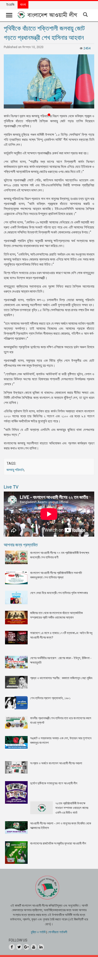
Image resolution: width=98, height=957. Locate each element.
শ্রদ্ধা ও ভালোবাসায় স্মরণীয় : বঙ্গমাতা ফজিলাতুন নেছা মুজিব (61, 678)
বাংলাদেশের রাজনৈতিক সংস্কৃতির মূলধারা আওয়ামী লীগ (58, 843)
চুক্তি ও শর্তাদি (38, 932)
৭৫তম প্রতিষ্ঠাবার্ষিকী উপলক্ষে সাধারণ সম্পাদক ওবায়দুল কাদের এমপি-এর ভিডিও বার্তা (71, 807)
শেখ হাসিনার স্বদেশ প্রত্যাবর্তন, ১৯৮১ (50, 698)
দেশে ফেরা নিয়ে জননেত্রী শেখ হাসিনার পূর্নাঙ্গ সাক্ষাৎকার (59, 593)
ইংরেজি (10, 5)
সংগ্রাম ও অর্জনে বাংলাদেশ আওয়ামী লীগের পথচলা (56, 763)
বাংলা (23, 5)
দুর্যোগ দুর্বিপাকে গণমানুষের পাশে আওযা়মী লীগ (53, 783)
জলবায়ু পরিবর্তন (15, 470)
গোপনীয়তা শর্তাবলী (57, 932)
